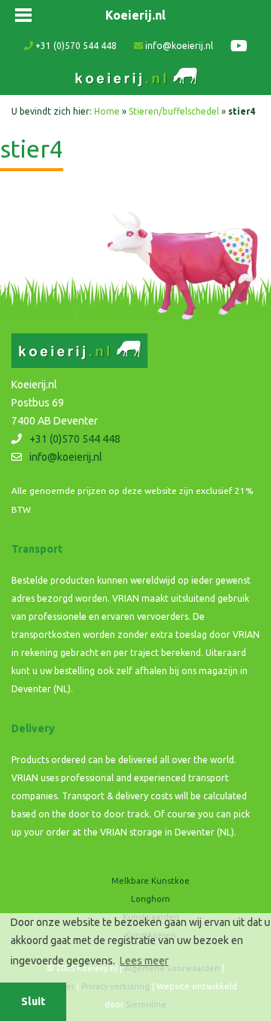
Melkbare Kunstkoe (150, 880)
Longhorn (150, 898)
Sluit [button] (33, 1001)
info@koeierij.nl (178, 46)
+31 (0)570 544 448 (75, 46)
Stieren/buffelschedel (174, 111)
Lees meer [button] (144, 961)
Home (107, 111)
